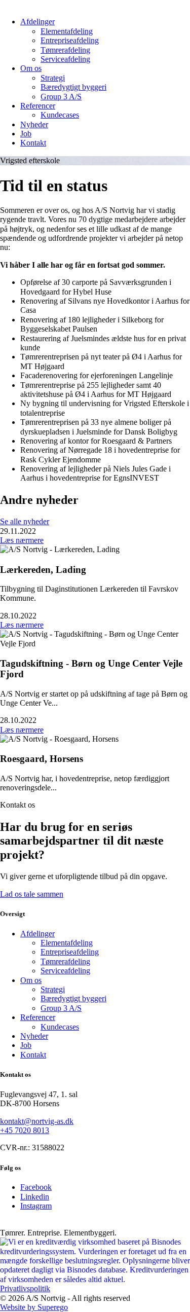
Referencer (37, 105)
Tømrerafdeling (65, 50)
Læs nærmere (22, 540)
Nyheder (34, 124)
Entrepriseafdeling (70, 40)
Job (25, 133)
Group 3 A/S (61, 96)
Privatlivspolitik (25, 1288)
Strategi (53, 78)
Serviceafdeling (65, 59)
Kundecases (60, 115)
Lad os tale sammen (31, 894)
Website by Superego (34, 1307)
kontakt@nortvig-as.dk (36, 1121)
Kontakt (33, 142)
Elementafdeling (67, 31)
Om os (31, 68)
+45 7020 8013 (24, 1130)
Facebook (36, 1187)
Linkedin (34, 1196)
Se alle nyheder (24, 521)
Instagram (36, 1205)
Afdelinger (37, 21)
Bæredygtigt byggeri (73, 87)
